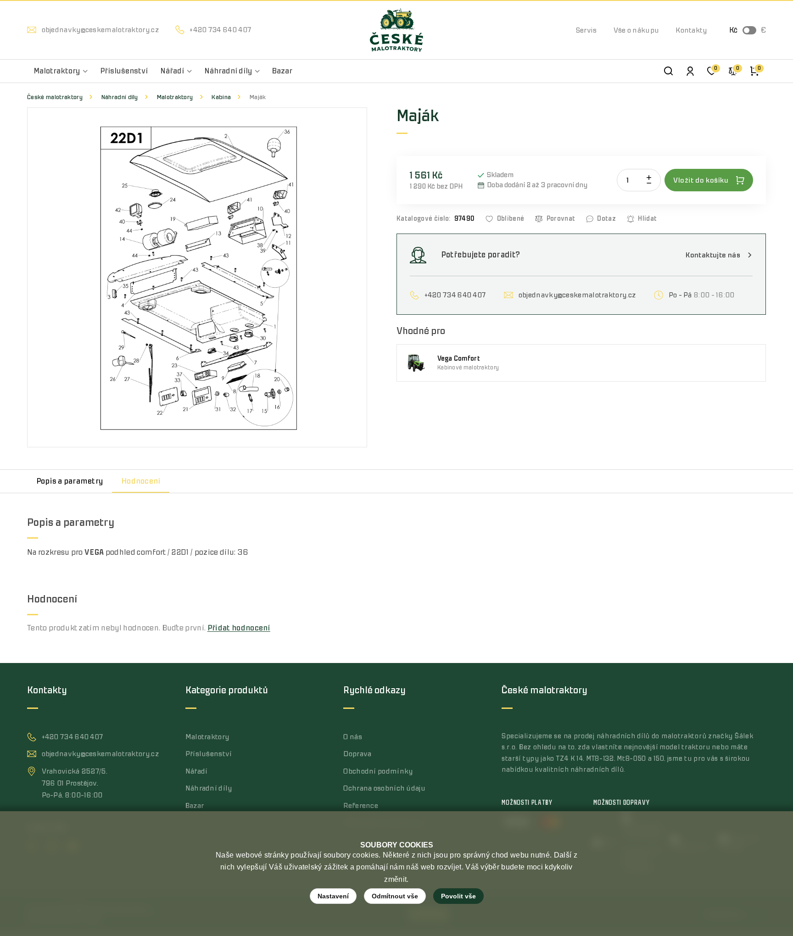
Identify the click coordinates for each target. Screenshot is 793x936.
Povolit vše (458, 896)
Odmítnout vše (395, 896)
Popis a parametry (69, 481)
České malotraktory (55, 97)
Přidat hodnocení (238, 628)
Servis (586, 30)
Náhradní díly (119, 97)
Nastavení (333, 896)
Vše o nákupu (636, 30)
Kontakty (691, 30)
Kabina (221, 97)
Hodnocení (140, 481)
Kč (733, 30)
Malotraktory (174, 97)
